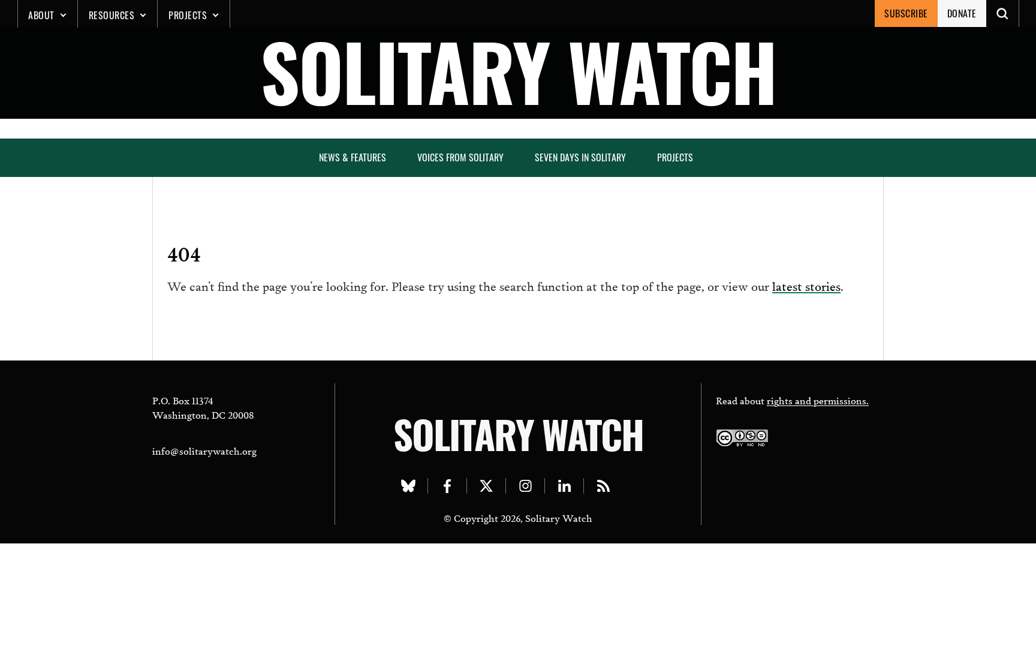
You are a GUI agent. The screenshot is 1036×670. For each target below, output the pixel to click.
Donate (962, 13)
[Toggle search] (1002, 13)
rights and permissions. (818, 399)
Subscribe (906, 13)
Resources (112, 15)
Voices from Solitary (460, 157)
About (41, 15)
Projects (187, 15)
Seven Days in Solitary (580, 157)
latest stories (806, 285)
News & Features (352, 157)
